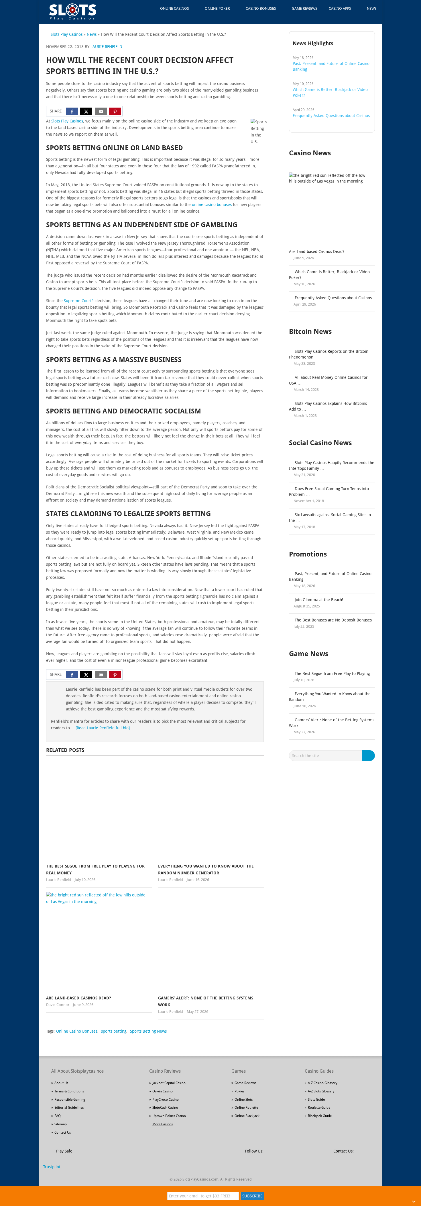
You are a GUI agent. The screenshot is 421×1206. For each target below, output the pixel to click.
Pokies (239, 1091)
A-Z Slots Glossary (321, 1091)
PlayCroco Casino (165, 1100)
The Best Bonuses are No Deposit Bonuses (333, 620)
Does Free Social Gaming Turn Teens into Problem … (329, 491)
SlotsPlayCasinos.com (200, 1179)
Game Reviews (304, 8)
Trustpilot (51, 1167)
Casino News (310, 153)
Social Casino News (320, 443)
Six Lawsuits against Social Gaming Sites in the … (330, 517)
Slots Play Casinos (66, 34)
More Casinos (162, 1124)
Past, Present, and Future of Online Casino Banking (330, 576)
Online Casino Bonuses (76, 1031)
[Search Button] (369, 755)
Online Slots (244, 1100)
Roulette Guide (319, 1108)
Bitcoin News (310, 332)
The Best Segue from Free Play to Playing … (335, 673)
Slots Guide (316, 1100)
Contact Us (62, 1132)
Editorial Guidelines (69, 1108)
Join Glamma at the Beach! (319, 599)
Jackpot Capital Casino (169, 1083)
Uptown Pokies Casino (169, 1116)
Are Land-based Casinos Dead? (78, 998)
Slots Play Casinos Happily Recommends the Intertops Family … (331, 465)
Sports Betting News (148, 1031)
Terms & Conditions (69, 1091)
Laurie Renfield (106, 46)
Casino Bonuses (261, 8)
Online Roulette (246, 1108)
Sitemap (60, 1124)
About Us (61, 1083)
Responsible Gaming (69, 1100)
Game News (308, 654)
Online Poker (217, 8)
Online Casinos (174, 8)
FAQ (57, 1116)
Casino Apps (340, 8)
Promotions (308, 554)
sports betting (113, 1031)
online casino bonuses (212, 204)
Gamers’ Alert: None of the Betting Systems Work (331, 723)
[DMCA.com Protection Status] (122, 1154)
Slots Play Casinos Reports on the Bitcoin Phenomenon (328, 354)
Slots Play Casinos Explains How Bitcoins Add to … (328, 406)
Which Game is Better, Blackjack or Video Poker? (329, 275)
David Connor (57, 1005)
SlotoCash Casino (165, 1108)
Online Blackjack (247, 1116)
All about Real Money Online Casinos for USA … (328, 380)
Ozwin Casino (162, 1091)
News (372, 8)
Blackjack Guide (320, 1116)
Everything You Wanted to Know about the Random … (330, 697)
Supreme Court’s (79, 300)
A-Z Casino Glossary (322, 1083)
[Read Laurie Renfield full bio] (103, 728)
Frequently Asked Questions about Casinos (333, 298)
